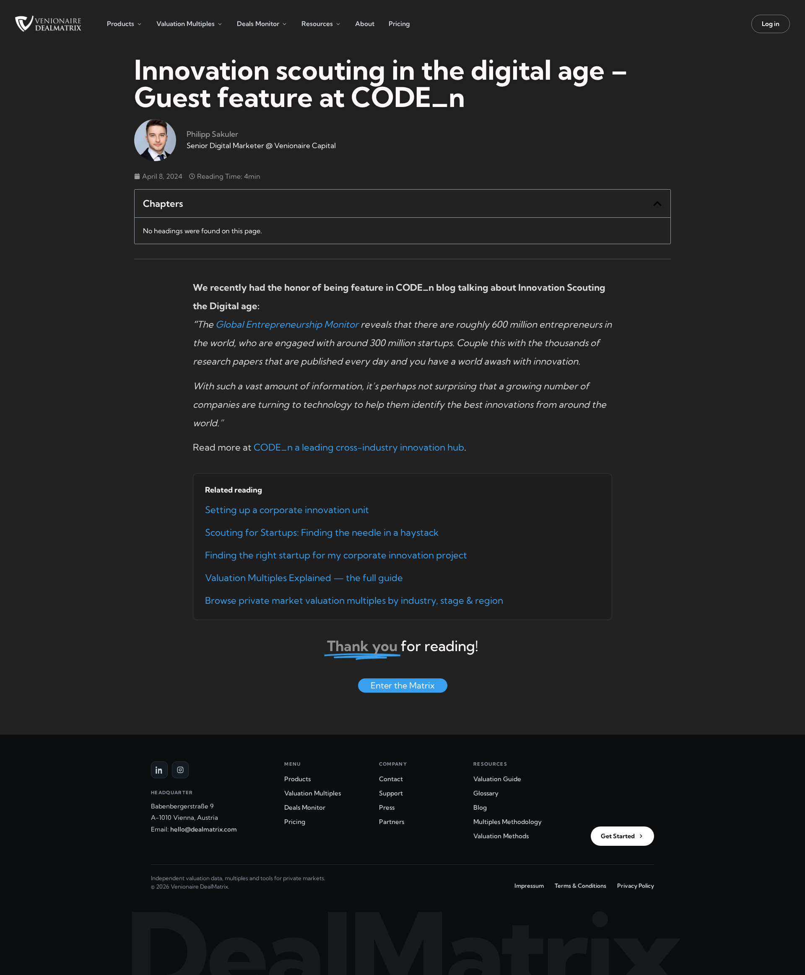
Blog (480, 807)
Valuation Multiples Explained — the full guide (304, 578)
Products (120, 24)
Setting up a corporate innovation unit (287, 510)
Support (391, 793)
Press (387, 807)
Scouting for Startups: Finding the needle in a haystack (322, 532)
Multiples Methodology (507, 822)
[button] (657, 203)
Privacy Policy (635, 885)
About (364, 24)
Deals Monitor (258, 24)
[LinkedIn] (159, 769)
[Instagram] (180, 769)
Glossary (486, 793)
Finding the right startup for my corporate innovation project (336, 555)
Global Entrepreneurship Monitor (287, 324)
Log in (770, 24)
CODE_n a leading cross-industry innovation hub (359, 447)
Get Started (618, 836)
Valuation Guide (497, 779)
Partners (391, 822)
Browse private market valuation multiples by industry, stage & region (354, 600)
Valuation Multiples (185, 24)
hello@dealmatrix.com (203, 829)
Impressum (529, 885)
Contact (391, 779)
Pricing (399, 24)
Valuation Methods (501, 836)
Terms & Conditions (580, 885)
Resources (317, 24)
